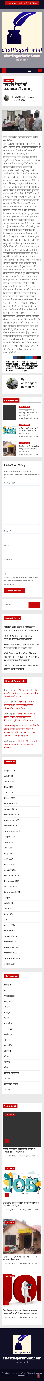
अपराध (7, 1006)
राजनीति (8, 1045)
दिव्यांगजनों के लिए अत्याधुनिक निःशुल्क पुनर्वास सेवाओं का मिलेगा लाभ (29, 448)
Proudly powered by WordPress (14, 1373)
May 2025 (8, 853)
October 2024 (10, 886)
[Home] (34, 605)
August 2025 (9, 836)
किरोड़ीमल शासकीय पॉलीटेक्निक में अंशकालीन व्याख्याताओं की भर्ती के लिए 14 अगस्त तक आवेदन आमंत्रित (21, 657)
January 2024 (10, 936)
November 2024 (11, 881)
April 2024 (8, 919)
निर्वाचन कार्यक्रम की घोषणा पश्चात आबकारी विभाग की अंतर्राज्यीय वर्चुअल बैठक (19, 705)
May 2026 (8, 787)
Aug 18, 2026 (24, 415)
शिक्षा (6, 1067)
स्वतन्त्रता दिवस (11, 1084)
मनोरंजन (8, 1034)
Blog (6, 990)
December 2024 (11, 875)
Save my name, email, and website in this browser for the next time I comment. (21, 580)
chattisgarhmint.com (22, 56)
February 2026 (11, 803)
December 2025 (11, 814)
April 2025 (8, 859)
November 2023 (11, 947)
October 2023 (10, 952)
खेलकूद (7, 1012)
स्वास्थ (7, 1089)
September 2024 (12, 892)
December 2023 (11, 941)
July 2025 (8, 842)
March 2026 (9, 798)
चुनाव (7, 1018)
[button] (34, 70)
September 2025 (12, 831)
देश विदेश (8, 1029)
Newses (37, 1373)
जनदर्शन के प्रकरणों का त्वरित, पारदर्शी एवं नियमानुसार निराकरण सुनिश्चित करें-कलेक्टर (20, 717)
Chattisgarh (9, 80)
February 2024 (11, 930)
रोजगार (7, 1051)
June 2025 (9, 847)
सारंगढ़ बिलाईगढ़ (11, 1073)
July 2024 (8, 903)
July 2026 (8, 776)
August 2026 (9, 770)
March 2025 (9, 864)
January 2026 (10, 809)
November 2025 (11, 820)
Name (7, 531)
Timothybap (10, 725)
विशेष (6, 1056)
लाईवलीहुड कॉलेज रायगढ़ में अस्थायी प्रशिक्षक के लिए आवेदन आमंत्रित (28, 430)
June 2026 (9, 781)
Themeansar (22, 1375)
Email (7, 545)
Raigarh (7, 1001)
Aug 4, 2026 (24, 433)
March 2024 (9, 925)
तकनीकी (8, 1023)
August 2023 (9, 964)
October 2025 (10, 825)
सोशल (7, 1078)
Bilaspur (7, 984)
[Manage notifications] (38, 1376)
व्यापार (7, 1062)
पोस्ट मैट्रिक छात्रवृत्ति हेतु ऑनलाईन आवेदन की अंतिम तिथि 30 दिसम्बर (20, 744)
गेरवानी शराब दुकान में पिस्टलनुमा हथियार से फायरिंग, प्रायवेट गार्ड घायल (29, 412)
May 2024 (8, 914)
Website (8, 559)
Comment (9, 483)
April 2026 (8, 792)
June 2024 (9, 908)
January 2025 (10, 870)
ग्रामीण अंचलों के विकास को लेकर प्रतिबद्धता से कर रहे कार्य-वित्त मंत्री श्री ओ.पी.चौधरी (21, 693)
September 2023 (12, 958)
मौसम (7, 1040)
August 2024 (10, 897)
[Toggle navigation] (29, 70)
